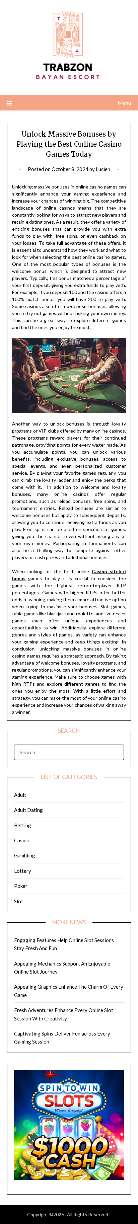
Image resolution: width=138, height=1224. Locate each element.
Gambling (24, 855)
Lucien (103, 169)
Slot (18, 901)
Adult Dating (28, 810)
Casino (21, 840)
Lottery (22, 871)
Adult (20, 795)
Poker (20, 886)
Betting (22, 825)
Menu (124, 102)
